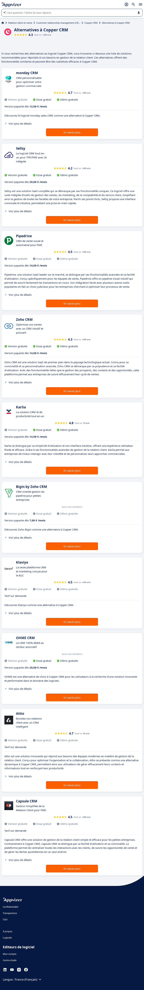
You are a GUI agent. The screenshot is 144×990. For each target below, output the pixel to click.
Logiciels (7, 937)
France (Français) (26, 979)
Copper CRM (91, 22)
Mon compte (9, 953)
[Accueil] (2, 23)
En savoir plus (72, 132)
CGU (5, 919)
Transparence (10, 913)
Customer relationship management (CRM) (58, 22)
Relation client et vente (20, 22)
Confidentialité (10, 906)
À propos (7, 931)
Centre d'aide (10, 960)
